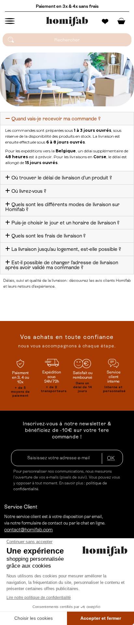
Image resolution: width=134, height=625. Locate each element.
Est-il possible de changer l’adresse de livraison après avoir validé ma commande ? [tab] (61, 265)
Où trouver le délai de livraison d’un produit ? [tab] (61, 177)
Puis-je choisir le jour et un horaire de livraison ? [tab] (65, 222)
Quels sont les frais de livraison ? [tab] (48, 235)
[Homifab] (67, 21)
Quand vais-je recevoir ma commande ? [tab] (55, 118)
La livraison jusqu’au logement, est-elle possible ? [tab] (66, 249)
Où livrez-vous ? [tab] (28, 191)
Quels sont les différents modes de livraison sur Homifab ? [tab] (62, 207)
